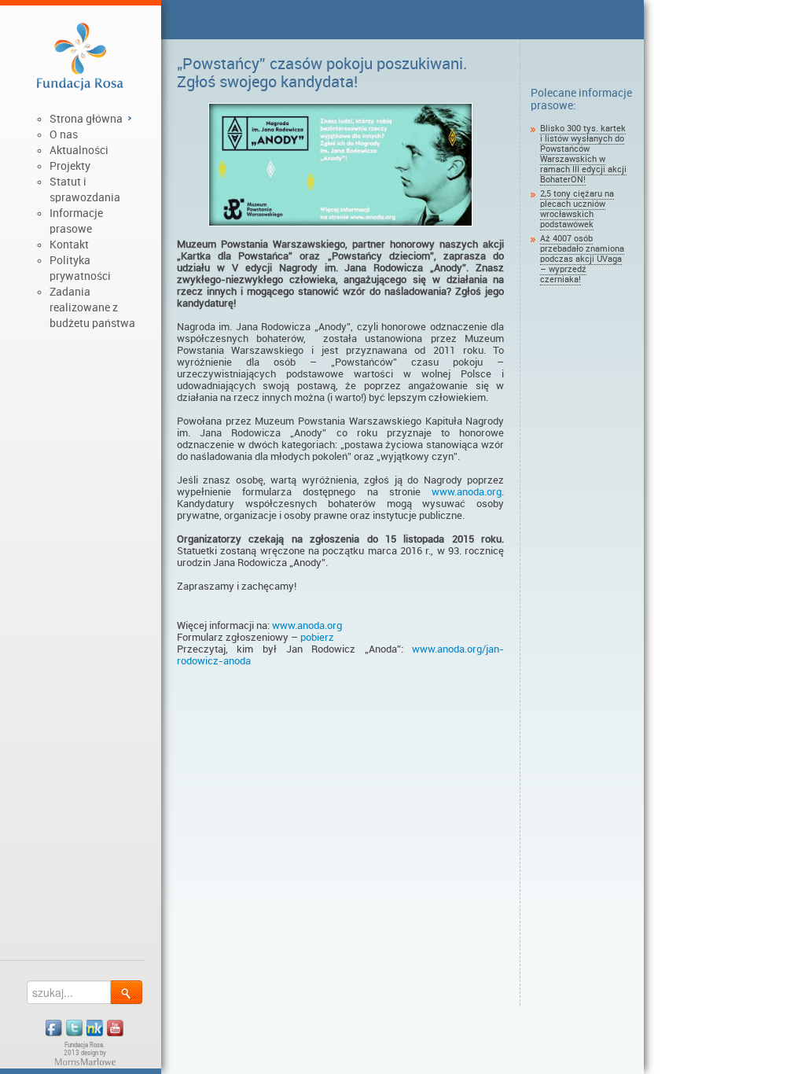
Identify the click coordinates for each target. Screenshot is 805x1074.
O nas (64, 134)
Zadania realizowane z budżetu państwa (92, 307)
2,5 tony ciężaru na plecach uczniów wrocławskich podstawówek (577, 209)
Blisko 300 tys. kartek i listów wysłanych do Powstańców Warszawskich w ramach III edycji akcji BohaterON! (583, 154)
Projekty (70, 166)
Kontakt (69, 244)
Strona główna (86, 118)
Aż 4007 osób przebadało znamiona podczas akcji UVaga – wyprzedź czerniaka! (582, 259)
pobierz (316, 637)
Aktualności (79, 150)
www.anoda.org (467, 492)
